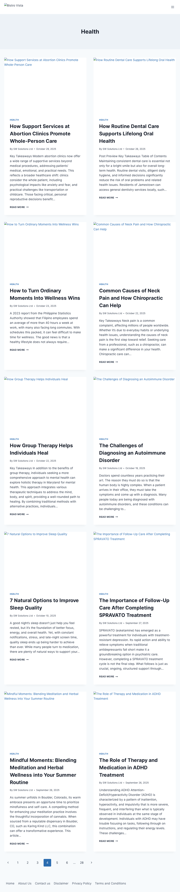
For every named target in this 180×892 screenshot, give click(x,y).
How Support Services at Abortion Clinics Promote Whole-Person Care (40, 133)
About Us (24, 883)
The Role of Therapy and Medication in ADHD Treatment (128, 767)
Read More (19, 207)
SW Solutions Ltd (23, 148)
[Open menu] (172, 7)
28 (81, 862)
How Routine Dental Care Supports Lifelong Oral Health (129, 133)
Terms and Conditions (110, 883)
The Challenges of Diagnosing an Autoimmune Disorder (132, 452)
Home (10, 883)
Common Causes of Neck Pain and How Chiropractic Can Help (131, 298)
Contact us (42, 883)
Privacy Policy (81, 883)
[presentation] (45, 85)
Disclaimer (61, 883)
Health (14, 119)
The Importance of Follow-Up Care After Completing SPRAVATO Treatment (134, 607)
